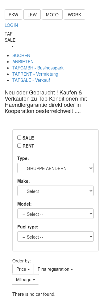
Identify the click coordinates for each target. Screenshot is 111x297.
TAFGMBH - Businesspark (38, 68)
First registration (54, 269)
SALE (28, 138)
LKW (32, 14)
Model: (24, 204)
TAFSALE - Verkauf (31, 80)
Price (21, 269)
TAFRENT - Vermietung (35, 74)
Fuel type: (28, 227)
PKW (13, 14)
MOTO (52, 14)
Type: (23, 158)
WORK (74, 14)
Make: (23, 181)
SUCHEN (21, 55)
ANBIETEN (23, 61)
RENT (28, 146)
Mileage (24, 279)
